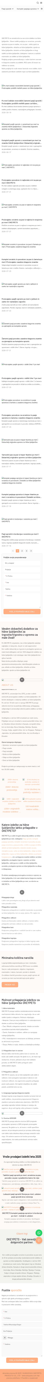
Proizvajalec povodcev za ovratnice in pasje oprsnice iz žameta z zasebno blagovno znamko (21, 416)
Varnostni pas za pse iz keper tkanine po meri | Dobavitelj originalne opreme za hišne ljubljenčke (21, 456)
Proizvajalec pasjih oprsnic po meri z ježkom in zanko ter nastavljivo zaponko (20, 300)
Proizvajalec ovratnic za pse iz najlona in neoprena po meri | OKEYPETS (22, 221)
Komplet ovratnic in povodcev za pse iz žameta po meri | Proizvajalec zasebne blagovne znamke (22, 260)
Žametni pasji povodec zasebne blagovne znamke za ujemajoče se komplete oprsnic (22, 339)
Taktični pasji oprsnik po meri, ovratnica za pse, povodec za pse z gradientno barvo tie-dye (22, 1176)
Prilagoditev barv (8, 927)
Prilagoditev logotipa (9, 938)
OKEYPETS (18, 24)
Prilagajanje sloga (8, 897)
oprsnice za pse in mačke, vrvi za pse (14, 44)
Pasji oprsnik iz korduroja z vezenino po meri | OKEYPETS (20, 535)
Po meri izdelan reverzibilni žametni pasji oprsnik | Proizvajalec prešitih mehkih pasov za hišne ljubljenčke (22, 102)
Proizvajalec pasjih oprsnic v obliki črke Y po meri (21, 378)
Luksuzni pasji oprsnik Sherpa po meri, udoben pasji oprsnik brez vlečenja (22, 1195)
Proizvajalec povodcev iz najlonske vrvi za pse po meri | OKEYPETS (21, 181)
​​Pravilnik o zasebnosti (30, 1378)
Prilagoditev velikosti (9, 918)
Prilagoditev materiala (9, 907)
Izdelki (27, 24)
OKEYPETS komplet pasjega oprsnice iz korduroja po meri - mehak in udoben (22, 1214)
